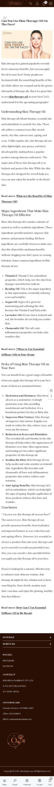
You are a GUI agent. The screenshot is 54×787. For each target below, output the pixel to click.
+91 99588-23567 (26, 708)
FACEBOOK (8, 666)
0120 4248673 (15, 714)
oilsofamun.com (26, 771)
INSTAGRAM (8, 661)
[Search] (30, 3)
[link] (15, 781)
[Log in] (37, 3)
